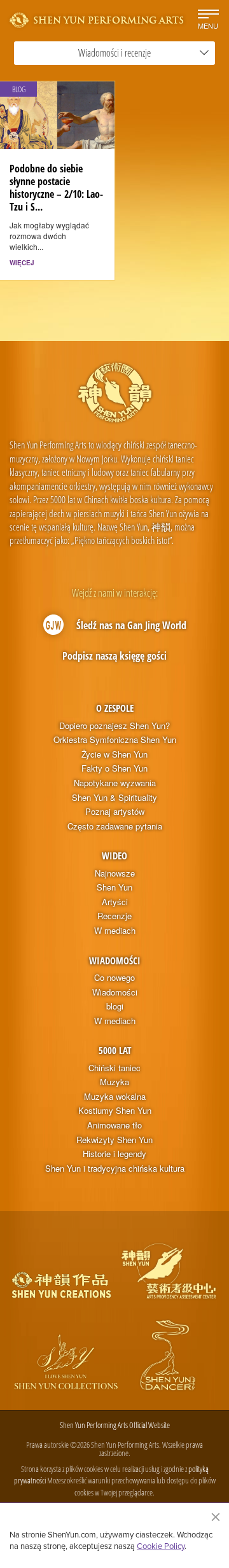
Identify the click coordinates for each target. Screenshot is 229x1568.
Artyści (115, 902)
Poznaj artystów (114, 811)
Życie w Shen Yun (114, 754)
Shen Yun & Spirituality (114, 797)
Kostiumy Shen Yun (114, 1110)
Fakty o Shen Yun (114, 768)
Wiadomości (115, 960)
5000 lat (115, 1050)
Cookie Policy (160, 1545)
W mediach (114, 930)
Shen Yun (114, 887)
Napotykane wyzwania (115, 783)
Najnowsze (115, 873)
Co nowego (114, 977)
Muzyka (114, 1082)
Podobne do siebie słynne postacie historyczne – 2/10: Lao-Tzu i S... (56, 188)
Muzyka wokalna (115, 1096)
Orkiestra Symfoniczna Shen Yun (114, 740)
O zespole (115, 708)
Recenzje (114, 916)
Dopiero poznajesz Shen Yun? (114, 726)
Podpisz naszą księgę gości (114, 656)
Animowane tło (114, 1125)
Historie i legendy (114, 1154)
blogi (114, 1006)
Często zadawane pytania (114, 826)
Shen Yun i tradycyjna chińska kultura (114, 1168)
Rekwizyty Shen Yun (114, 1140)
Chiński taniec (114, 1068)
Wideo (114, 855)
